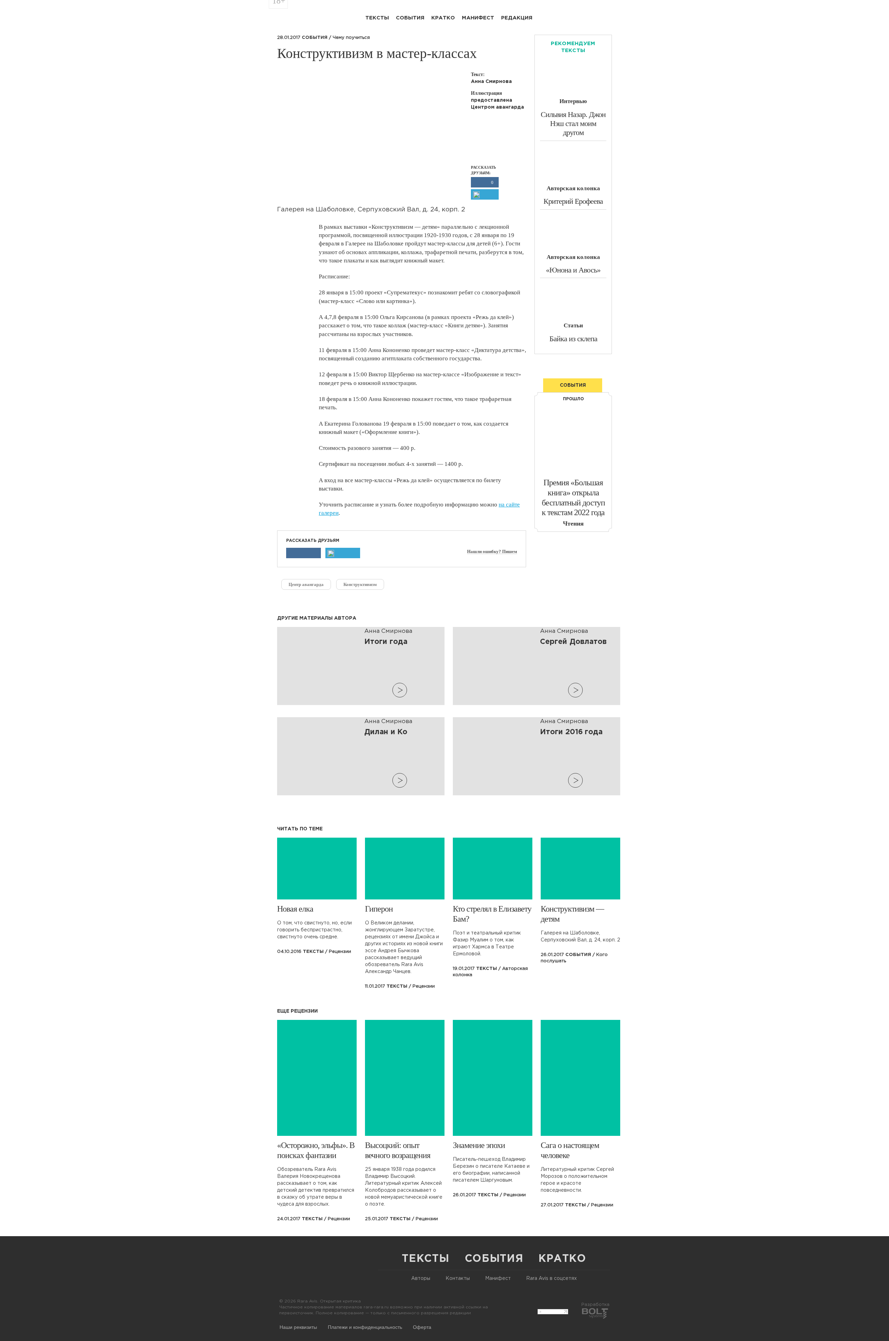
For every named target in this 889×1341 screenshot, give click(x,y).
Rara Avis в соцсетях (551, 1278)
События (410, 18)
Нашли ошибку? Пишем (492, 551)
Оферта (422, 1326)
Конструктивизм (360, 584)
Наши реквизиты (298, 1326)
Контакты (458, 1278)
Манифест (478, 18)
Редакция (516, 18)
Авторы (420, 1278)
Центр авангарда (306, 584)
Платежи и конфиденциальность (365, 1326)
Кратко (443, 18)
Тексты (377, 18)
